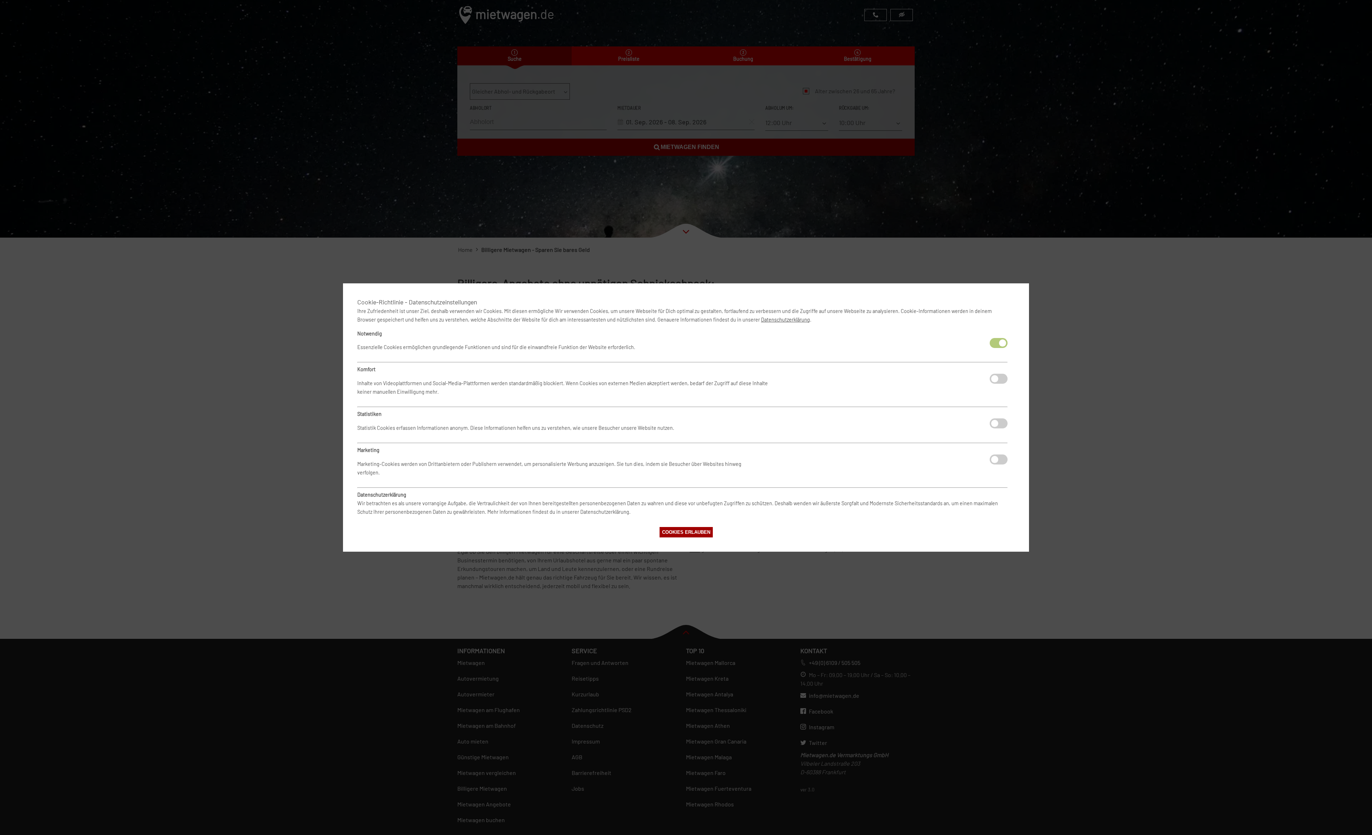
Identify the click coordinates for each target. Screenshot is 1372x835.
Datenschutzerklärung (785, 320)
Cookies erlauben (686, 532)
